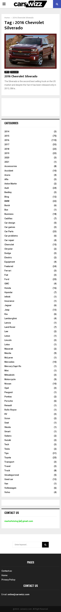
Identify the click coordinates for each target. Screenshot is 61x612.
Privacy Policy (8, 579)
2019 (6, 153)
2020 (6, 157)
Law (6, 331)
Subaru (7, 436)
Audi (6, 188)
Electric (8, 257)
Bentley (8, 192)
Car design (9, 223)
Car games (9, 227)
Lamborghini (10, 318)
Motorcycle (10, 379)
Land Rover (9, 327)
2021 (6, 162)
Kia (6, 314)
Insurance (9, 301)
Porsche (8, 401)
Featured (8, 266)
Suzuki (7, 440)
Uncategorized (11, 475)
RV (5, 414)
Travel (7, 466)
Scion (7, 418)
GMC (6, 283)
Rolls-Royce (10, 410)
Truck (7, 470)
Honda (7, 288)
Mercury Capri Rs (12, 366)
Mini (6, 370)
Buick (7, 205)
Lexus (7, 336)
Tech (6, 444)
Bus (6, 210)
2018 (6, 149)
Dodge (7, 253)
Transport (9, 462)
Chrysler (8, 249)
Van (6, 483)
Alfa (6, 179)
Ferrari (7, 270)
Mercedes (9, 362)
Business (8, 214)
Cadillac (8, 218)
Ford (6, 279)
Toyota (7, 457)
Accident (8, 170)
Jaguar (8, 305)
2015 (6, 136)
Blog (6, 197)
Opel (6, 388)
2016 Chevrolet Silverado (20, 76)
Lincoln (8, 340)
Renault (8, 405)
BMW (6, 201)
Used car (8, 479)
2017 (6, 144)
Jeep (6, 310)
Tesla (7, 449)
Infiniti (7, 296)
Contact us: (6, 571)
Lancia (7, 323)
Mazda (7, 353)
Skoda (7, 427)
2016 (7, 72)
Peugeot (8, 392)
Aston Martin (10, 183)
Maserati (8, 349)
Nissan (7, 383)
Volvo (7, 492)
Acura (7, 175)
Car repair (9, 240)
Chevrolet (14, 72)
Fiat (6, 275)
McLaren (8, 357)
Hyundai (8, 292)
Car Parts (8, 231)
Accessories (10, 166)
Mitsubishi (9, 375)
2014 (6, 131)
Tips (6, 453)
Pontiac (8, 396)
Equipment (9, 262)
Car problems (11, 236)
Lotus (7, 344)
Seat (6, 423)
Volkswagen (10, 488)
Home (4, 575)
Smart (7, 431)
